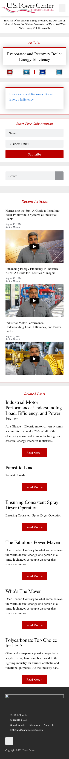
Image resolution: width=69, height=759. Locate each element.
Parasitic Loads (20, 467)
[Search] (59, 175)
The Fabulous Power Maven (32, 542)
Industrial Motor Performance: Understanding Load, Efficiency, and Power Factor (33, 410)
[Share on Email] (10, 72)
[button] (62, 8)
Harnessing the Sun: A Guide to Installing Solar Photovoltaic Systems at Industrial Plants (32, 214)
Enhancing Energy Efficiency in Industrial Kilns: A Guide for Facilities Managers (32, 271)
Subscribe (34, 154)
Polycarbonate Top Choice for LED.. (31, 642)
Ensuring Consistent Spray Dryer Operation (31, 504)
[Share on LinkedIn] (42, 72)
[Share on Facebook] (59, 72)
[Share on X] (26, 72)
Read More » (35, 453)
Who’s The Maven (23, 591)
